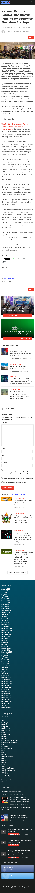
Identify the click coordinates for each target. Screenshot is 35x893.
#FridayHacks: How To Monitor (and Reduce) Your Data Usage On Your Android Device (19, 853)
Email (3, 455)
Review (3, 758)
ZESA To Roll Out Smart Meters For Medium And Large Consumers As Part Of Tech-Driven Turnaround (21, 395)
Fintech (3, 733)
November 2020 (6, 683)
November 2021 (6, 662)
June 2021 (4, 670)
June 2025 (4, 616)
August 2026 (5, 589)
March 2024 (5, 646)
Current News (14, 376)
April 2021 (4, 674)
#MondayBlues (6, 717)
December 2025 (6, 605)
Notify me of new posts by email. (14, 482)
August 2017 (5, 703)
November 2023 (6, 652)
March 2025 (5, 622)
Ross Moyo (15, 358)
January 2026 (5, 603)
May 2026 (4, 595)
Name (3, 448)
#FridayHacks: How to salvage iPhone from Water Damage (20, 841)
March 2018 (5, 689)
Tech (3, 766)
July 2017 (4, 705)
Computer (4, 727)
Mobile (3, 750)
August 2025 (5, 613)
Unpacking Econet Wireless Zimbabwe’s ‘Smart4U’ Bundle (19, 816)
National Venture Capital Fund (13, 281)
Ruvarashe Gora (13, 32)
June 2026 (4, 593)
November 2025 (6, 607)
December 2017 (6, 695)
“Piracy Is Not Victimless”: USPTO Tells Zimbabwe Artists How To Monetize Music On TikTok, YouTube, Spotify (23, 537)
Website (4, 462)
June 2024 (4, 640)
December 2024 (6, 628)
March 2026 (5, 599)
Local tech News (6, 7)
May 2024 (4, 642)
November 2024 (6, 630)
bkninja (30, 887)
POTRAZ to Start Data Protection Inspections (18, 368)
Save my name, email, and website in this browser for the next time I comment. (15, 473)
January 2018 (5, 693)
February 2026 (6, 601)
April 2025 (4, 620)
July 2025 (4, 615)
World (3, 782)
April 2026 (4, 597)
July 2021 (4, 668)
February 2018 (6, 691)
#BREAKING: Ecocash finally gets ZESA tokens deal (20, 831)
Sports (3, 762)
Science (4, 760)
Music (3, 752)
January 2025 (5, 626)
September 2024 (6, 634)
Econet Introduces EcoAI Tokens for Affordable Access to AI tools (21, 380)
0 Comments (24, 834)
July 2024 (4, 638)
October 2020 (5, 685)
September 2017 (6, 701)
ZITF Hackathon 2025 (8, 284)
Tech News (4, 772)
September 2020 (6, 687)
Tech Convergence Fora (8, 770)
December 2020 (6, 681)
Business (4, 725)
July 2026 (4, 591)
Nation (3, 754)
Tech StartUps (6, 776)
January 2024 (5, 650)
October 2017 (5, 699)
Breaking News (6, 723)
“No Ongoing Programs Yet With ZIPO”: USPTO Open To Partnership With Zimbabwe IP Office (23, 519)
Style (3, 764)
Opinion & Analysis (7, 756)
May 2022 (4, 656)
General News (5, 735)
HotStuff (4, 738)
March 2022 (5, 660)
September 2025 (6, 611)
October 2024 (5, 632)
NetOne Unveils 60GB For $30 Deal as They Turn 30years (23, 503)
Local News (4, 746)
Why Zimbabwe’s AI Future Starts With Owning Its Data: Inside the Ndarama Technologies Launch (20, 800)
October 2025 (5, 609)
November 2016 (6, 707)
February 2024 (6, 648)
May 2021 (4, 672)
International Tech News (9, 742)
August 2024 (5, 636)
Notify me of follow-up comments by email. (18, 478)
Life (2, 744)
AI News (3, 721)
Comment (4, 423)
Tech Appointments (7, 768)
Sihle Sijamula (16, 383)
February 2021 (6, 678)
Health (3, 736)
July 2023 (4, 654)
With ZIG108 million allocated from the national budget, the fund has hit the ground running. (15, 126)
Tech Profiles (5, 774)
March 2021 (5, 676)
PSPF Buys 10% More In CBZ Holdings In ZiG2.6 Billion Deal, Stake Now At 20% (21, 354)
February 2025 (6, 624)
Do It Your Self (5, 731)
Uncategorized (6, 780)
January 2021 (5, 679)
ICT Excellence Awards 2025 (10, 740)
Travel (3, 778)
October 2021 (5, 664)
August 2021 (5, 666)
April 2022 (4, 658)
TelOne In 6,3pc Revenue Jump (11, 791)
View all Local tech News (16, 572)
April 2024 (4, 644)
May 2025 (4, 618)
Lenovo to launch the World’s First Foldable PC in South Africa (16, 809)
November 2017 (6, 697)
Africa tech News (15, 349)
